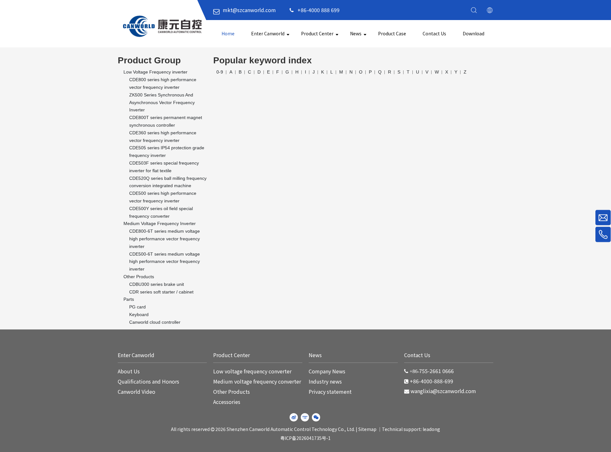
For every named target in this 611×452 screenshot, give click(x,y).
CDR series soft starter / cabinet (161, 291)
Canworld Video (136, 391)
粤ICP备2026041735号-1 (305, 438)
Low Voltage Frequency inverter (155, 71)
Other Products (138, 276)
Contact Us (434, 33)
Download (473, 33)
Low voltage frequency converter (252, 371)
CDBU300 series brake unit (156, 284)
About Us (129, 371)
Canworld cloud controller (154, 322)
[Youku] (305, 417)
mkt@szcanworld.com (249, 10)
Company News (327, 371)
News (356, 33)
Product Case (392, 33)
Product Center (317, 33)
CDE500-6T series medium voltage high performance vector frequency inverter (164, 261)
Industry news (325, 381)
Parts (128, 299)
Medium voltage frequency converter (257, 381)
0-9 (219, 71)
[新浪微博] (294, 417)
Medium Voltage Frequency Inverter (159, 223)
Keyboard (139, 314)
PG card (137, 306)
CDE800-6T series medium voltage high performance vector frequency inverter (164, 239)
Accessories (226, 402)
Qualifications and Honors (148, 381)
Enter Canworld (267, 33)
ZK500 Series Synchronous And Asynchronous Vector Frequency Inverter (162, 102)
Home (228, 33)
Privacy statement (330, 391)
